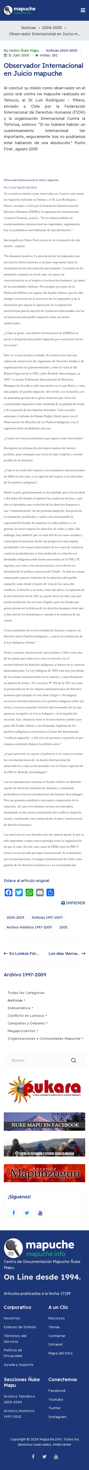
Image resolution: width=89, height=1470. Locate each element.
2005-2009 (15, 917)
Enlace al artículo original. (27, 880)
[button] (83, 10)
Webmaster (62, 1444)
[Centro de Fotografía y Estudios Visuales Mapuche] (44, 1147)
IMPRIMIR (75, 903)
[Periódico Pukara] (44, 1090)
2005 (63, 927)
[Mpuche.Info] (20, 10)
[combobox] (44, 1060)
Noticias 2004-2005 (61, 51)
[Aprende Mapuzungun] (44, 1173)
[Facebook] (13, 1213)
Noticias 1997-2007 (47, 917)
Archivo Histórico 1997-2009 (29, 927)
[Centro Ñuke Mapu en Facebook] (44, 1121)
